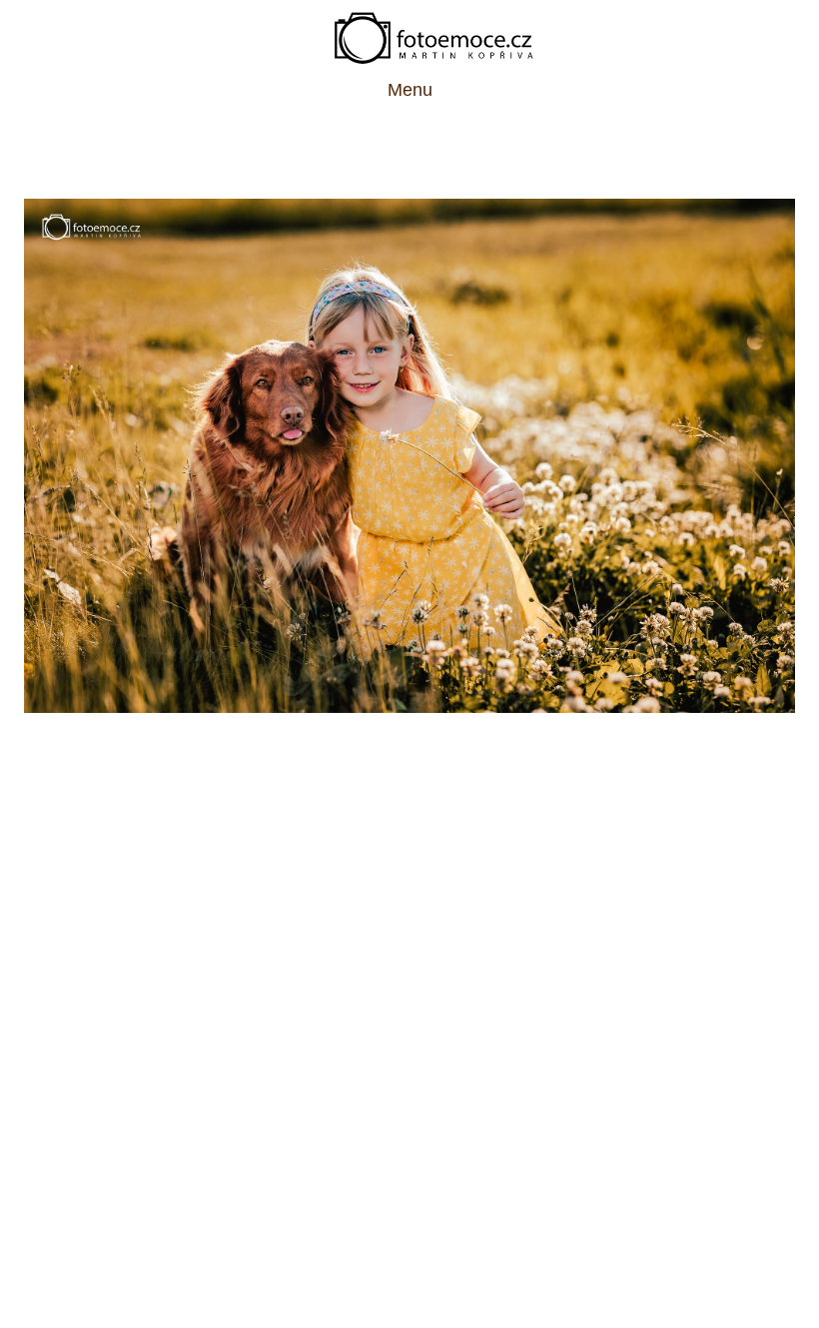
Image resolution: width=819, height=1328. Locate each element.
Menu (410, 90)
